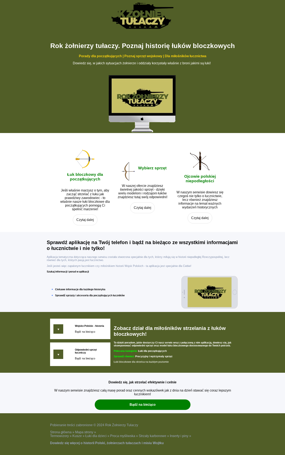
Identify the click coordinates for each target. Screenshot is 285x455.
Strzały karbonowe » (154, 436)
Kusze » (78, 436)
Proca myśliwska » (124, 436)
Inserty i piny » (180, 436)
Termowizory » (61, 436)
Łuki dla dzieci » (97, 436)
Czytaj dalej (85, 220)
